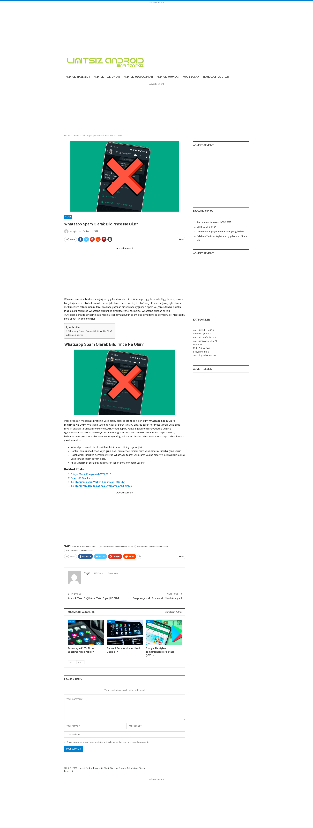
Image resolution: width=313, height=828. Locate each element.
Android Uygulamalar (138, 76)
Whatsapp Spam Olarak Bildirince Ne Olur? (90, 331)
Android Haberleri (78, 76)
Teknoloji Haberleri (216, 76)
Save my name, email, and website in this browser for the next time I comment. (108, 742)
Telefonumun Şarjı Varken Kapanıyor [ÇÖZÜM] (98, 481)
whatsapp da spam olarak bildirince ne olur (116, 546)
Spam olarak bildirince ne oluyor (84, 546)
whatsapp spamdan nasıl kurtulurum (80, 550)
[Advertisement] (98, 27)
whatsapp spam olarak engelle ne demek (152, 546)
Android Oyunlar (168, 76)
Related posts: (75, 334)
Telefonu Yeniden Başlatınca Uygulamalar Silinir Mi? (101, 485)
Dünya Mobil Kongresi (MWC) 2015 (91, 474)
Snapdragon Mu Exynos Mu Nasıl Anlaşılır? (157, 598)
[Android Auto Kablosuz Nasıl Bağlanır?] (125, 632)
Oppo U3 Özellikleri (82, 478)
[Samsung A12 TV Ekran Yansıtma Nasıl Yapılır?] (86, 632)
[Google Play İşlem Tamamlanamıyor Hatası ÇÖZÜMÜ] (164, 632)
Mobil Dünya (191, 76)
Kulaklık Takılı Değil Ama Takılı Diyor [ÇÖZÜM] (93, 598)
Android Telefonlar (107, 76)
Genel (68, 217)
